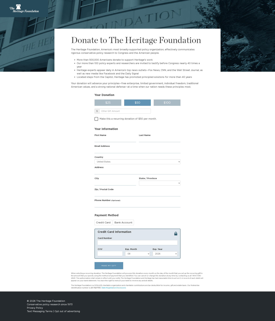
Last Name (145, 135)
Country (99, 157)
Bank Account (123, 222)
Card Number (105, 238)
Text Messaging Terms (39, 311)
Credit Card (103, 222)
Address (99, 167)
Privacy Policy (35, 308)
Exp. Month (131, 249)
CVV (100, 249)
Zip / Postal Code (104, 189)
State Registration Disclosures (114, 288)
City (97, 178)
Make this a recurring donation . (128, 118)
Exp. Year (157, 249)
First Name (100, 135)
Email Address (102, 146)
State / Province (148, 178)
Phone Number (107, 200)
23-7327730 (96, 288)
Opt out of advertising (67, 311)
